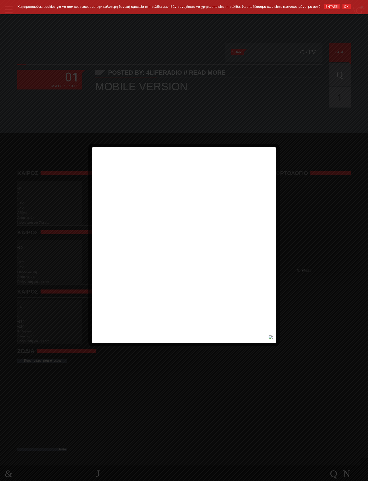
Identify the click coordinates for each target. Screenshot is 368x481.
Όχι (346, 7)
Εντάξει (331, 7)
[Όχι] (361, 7)
